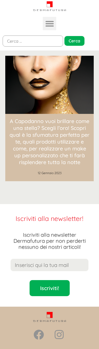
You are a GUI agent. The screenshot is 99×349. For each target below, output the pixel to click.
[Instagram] (59, 335)
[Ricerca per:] (33, 41)
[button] (49, 23)
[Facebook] (38, 335)
